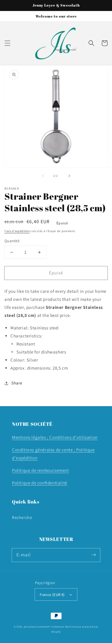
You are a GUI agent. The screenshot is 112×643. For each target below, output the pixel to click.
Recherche (22, 517)
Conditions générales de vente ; (44, 450)
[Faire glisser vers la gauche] (43, 175)
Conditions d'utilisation (73, 437)
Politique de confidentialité (39, 483)
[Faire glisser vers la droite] (69, 175)
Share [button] (16, 383)
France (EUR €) (52, 594)
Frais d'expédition (17, 231)
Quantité (11, 240)
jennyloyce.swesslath (37, 626)
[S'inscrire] (93, 554)
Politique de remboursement (40, 470)
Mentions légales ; (30, 437)
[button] (7, 43)
